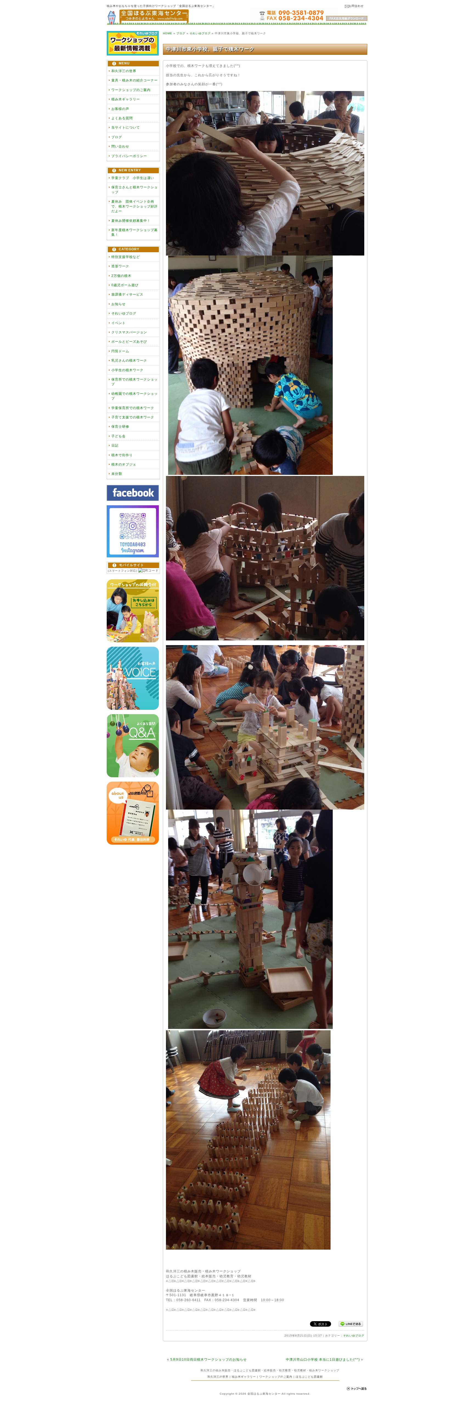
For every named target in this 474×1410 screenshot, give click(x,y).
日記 (115, 445)
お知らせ (118, 304)
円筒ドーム (120, 351)
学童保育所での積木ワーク (132, 408)
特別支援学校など (125, 257)
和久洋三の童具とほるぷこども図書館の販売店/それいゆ (148, 17)
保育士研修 (120, 426)
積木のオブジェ (123, 464)
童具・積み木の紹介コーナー (134, 80)
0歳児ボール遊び (125, 285)
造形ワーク (120, 266)
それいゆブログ (123, 313)
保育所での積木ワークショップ (134, 382)
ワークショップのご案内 (131, 90)
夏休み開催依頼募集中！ (131, 220)
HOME (167, 33)
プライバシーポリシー (129, 156)
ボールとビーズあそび (129, 341)
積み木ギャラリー (125, 99)
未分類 (116, 473)
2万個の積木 (121, 275)
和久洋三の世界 (123, 71)
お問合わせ (356, 5)
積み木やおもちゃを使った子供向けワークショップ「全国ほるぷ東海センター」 (161, 5)
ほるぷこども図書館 (309, 1376)
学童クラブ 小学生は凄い (132, 178)
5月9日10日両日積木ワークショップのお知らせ (208, 1359)
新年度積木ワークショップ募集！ (134, 232)
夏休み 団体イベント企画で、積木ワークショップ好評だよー (134, 206)
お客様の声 (120, 108)
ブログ (116, 137)
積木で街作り (122, 455)
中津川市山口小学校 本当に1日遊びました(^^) (323, 1359)
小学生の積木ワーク (127, 370)
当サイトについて (125, 127)
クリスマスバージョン (129, 332)
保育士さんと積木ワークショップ (134, 189)
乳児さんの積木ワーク (129, 360)
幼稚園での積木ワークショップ (134, 396)
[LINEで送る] (351, 1323)
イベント (118, 323)
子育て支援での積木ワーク (132, 417)
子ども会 (118, 436)
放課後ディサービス (127, 294)
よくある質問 (122, 118)
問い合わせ (120, 146)
